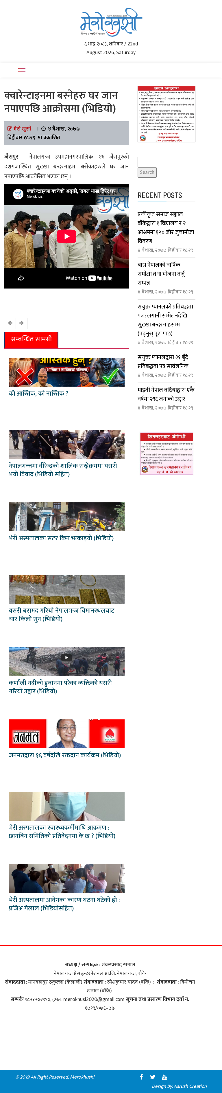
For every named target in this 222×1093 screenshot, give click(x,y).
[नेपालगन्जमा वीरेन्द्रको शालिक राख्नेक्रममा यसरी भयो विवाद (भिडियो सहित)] (67, 444)
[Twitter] (152, 1077)
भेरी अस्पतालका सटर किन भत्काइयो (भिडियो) (61, 538)
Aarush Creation (190, 1086)
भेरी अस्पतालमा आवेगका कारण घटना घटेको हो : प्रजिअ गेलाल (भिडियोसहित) (64, 904)
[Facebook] (141, 1077)
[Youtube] (164, 1077)
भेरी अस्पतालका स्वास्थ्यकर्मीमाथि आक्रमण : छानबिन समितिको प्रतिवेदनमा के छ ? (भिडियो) (62, 832)
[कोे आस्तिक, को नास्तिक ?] (67, 372)
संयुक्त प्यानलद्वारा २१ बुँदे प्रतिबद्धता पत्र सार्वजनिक (163, 361)
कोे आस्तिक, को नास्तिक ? (39, 393)
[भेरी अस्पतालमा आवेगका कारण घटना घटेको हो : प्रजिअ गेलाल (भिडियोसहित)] (67, 878)
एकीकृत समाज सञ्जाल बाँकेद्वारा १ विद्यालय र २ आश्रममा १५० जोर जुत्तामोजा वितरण (166, 228)
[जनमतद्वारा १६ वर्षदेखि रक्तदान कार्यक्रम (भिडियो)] (67, 733)
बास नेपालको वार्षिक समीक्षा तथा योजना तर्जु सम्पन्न (161, 274)
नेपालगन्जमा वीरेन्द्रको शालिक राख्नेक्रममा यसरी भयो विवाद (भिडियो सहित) (63, 470)
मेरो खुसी (22, 129)
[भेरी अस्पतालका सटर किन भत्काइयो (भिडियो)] (67, 516)
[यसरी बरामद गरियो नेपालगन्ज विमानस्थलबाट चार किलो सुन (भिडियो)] (67, 589)
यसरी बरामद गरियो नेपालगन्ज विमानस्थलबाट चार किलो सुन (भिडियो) (61, 614)
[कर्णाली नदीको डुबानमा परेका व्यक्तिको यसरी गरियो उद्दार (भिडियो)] (67, 661)
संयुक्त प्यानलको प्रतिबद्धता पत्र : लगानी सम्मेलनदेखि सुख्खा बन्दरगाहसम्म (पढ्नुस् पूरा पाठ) (165, 320)
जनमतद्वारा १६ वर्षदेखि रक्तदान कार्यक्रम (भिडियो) (65, 755)
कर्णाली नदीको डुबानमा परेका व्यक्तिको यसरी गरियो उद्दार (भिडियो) (60, 687)
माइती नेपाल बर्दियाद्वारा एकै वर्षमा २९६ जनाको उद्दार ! (166, 394)
